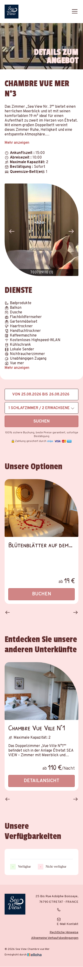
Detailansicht (41, 781)
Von (16, 394)
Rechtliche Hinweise (64, 932)
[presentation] (11, 231)
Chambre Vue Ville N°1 (36, 728)
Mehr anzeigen (17, 143)
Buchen (41, 594)
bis (45, 394)
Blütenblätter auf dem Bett (38, 545)
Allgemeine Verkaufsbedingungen (54, 938)
